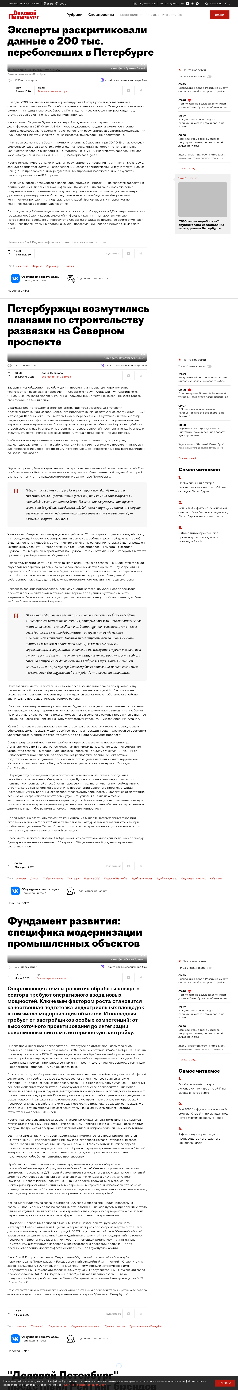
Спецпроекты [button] (101, 15)
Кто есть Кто (172, 15)
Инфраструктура (53, 878)
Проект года (37, 1326)
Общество (22, 266)
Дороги (34, 878)
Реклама (152, 15)
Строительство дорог (193, 878)
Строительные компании (85, 1326)
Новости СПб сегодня (116, 878)
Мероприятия (131, 15)
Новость (69, 266)
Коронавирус (53, 266)
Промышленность (115, 1326)
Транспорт (73, 878)
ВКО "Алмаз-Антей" (96, 1144)
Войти (219, 14)
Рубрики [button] (75, 15)
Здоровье (37, 266)
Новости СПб (91, 878)
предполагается (45, 407)
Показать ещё (187, 168)
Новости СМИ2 (18, 290)
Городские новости (142, 878)
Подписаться (147, 3)
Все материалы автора (52, 91)
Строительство (58, 1326)
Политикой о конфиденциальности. (85, 1384)
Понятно (224, 1383)
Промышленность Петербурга (146, 1326)
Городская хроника (167, 878)
